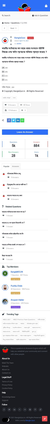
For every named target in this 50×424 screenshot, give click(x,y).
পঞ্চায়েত (22, 323)
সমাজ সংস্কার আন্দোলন (25, 335)
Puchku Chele (16, 286)
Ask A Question (41, 15)
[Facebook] (4, 410)
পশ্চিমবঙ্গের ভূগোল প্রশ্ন (32, 323)
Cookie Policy (7, 388)
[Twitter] (9, 410)
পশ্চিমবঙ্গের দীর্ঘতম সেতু (14, 173)
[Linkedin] (14, 410)
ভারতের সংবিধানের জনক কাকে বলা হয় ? (14, 212)
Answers (15, 166)
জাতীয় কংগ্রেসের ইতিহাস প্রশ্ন (10, 323)
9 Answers (15, 177)
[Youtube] (20, 410)
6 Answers (15, 199)
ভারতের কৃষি (27, 327)
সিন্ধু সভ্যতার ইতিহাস (8, 340)
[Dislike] (11, 44)
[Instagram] (30, 410)
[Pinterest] (35, 410)
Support (5, 400)
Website (5, 366)
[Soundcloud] (25, 410)
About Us (5, 370)
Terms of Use (7, 382)
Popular (6, 166)
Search (7, 15)
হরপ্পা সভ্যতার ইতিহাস (34, 340)
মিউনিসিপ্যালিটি (25, 331)
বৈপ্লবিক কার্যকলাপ (17, 327)
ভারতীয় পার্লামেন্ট (6, 98)
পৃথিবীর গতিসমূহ (6, 327)
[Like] (11, 36)
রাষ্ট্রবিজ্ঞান (19, 44)
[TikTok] (40, 410)
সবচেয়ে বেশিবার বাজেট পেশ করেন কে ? (13, 245)
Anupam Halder (17, 300)
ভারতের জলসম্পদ (36, 327)
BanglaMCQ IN (17, 272)
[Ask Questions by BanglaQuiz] (25, 5)
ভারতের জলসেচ (6, 331)
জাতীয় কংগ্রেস (41, 319)
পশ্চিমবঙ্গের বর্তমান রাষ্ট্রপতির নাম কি (12, 234)
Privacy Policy (7, 385)
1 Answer (9, 215)
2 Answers (10, 248)
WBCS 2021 (7, 319)
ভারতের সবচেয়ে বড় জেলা (14, 195)
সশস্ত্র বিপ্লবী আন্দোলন (39, 335)
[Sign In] (46, 5)
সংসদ (14, 98)
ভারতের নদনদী (16, 331)
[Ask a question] (44, 418)
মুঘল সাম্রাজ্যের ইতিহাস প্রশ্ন (10, 335)
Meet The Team (8, 363)
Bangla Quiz (30, 420)
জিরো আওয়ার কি (7, 255)
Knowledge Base (8, 397)
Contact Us (6, 373)
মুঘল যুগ (34, 331)
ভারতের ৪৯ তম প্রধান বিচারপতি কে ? (13, 223)
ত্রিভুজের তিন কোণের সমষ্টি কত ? (17, 184)
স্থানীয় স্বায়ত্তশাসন (21, 340)
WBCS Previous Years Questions (24, 319)
